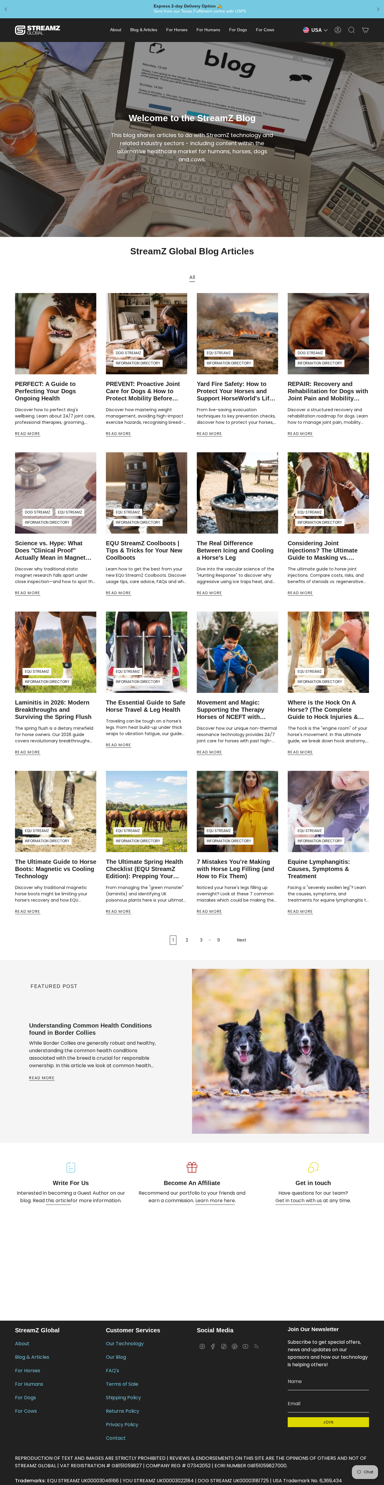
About (22, 1343)
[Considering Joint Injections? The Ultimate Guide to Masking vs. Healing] (328, 493)
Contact (116, 1438)
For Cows (26, 1411)
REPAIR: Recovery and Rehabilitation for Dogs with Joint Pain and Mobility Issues (328, 391)
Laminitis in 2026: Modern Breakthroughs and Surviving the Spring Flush (53, 709)
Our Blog (116, 1357)
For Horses (27, 1370)
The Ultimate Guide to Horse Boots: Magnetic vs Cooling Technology (55, 868)
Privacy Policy (122, 1424)
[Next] (62, 1122)
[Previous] (23, 1122)
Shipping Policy (123, 1397)
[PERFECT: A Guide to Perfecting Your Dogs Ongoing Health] (55, 333)
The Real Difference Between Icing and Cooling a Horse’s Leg (235, 550)
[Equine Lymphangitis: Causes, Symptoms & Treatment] (328, 811)
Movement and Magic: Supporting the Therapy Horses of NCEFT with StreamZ (230, 709)
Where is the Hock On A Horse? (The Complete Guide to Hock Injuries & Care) (323, 709)
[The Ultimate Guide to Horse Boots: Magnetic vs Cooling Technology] (55, 811)
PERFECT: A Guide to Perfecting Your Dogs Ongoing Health (45, 391)
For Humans (29, 1384)
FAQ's (112, 1370)
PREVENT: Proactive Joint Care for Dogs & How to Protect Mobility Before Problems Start (143, 391)
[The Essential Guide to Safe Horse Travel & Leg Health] (146, 652)
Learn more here (215, 1200)
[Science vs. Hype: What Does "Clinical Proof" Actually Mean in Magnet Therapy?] (55, 493)
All (192, 277)
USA (316, 30)
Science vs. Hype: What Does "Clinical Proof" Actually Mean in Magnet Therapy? (50, 550)
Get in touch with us (298, 1200)
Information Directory (138, 363)
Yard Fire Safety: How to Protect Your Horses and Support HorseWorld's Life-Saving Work (236, 391)
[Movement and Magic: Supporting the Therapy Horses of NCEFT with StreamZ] (237, 652)
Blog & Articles (32, 1357)
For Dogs (25, 1397)
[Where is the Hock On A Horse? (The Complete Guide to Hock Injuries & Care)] (328, 652)
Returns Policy (122, 1411)
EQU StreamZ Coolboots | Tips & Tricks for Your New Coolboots (144, 550)
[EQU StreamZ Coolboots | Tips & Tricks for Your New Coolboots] (146, 493)
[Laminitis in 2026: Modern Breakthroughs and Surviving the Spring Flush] (55, 652)
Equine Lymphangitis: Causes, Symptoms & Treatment (319, 868)
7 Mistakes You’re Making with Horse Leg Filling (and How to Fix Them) (235, 868)
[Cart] (365, 30)
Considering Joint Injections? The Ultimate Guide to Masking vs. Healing (323, 550)
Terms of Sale (122, 1384)
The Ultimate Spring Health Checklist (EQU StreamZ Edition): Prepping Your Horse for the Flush (144, 869)
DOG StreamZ (128, 352)
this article (58, 1200)
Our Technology (125, 1343)
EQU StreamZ (219, 352)
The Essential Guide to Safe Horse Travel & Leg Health (145, 706)
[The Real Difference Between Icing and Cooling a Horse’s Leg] (237, 493)
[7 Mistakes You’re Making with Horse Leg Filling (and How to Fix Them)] (237, 811)
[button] (116, 30)
